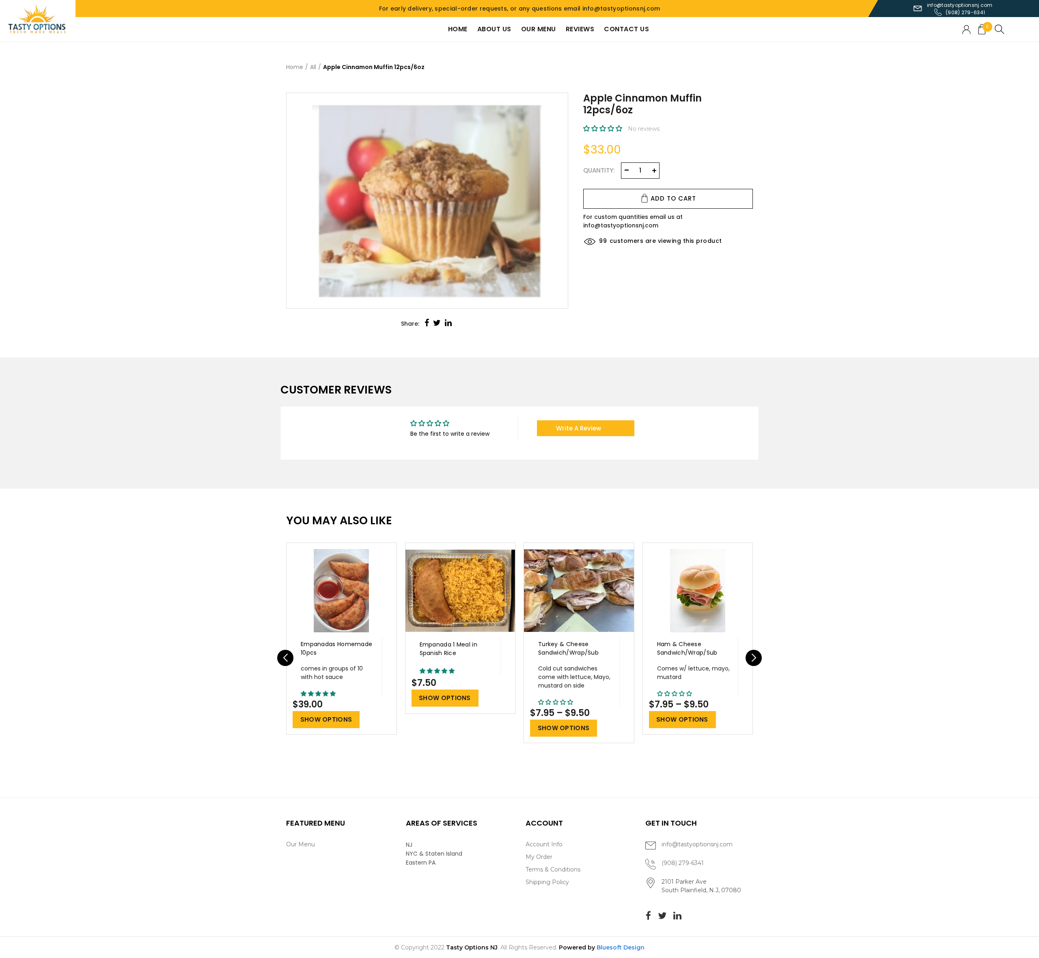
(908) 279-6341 (965, 12)
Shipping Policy (547, 882)
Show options (326, 719)
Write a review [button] (578, 428)
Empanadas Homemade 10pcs (336, 648)
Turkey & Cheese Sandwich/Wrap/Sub (568, 648)
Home (458, 29)
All (313, 67)
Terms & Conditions (553, 869)
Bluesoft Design (621, 947)
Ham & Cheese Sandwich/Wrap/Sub (687, 648)
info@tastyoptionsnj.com (960, 5)
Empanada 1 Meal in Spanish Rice (448, 648)
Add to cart (673, 198)
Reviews (580, 29)
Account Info (544, 844)
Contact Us (626, 29)
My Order (539, 857)
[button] (603, 129)
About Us (494, 29)
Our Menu (538, 29)
